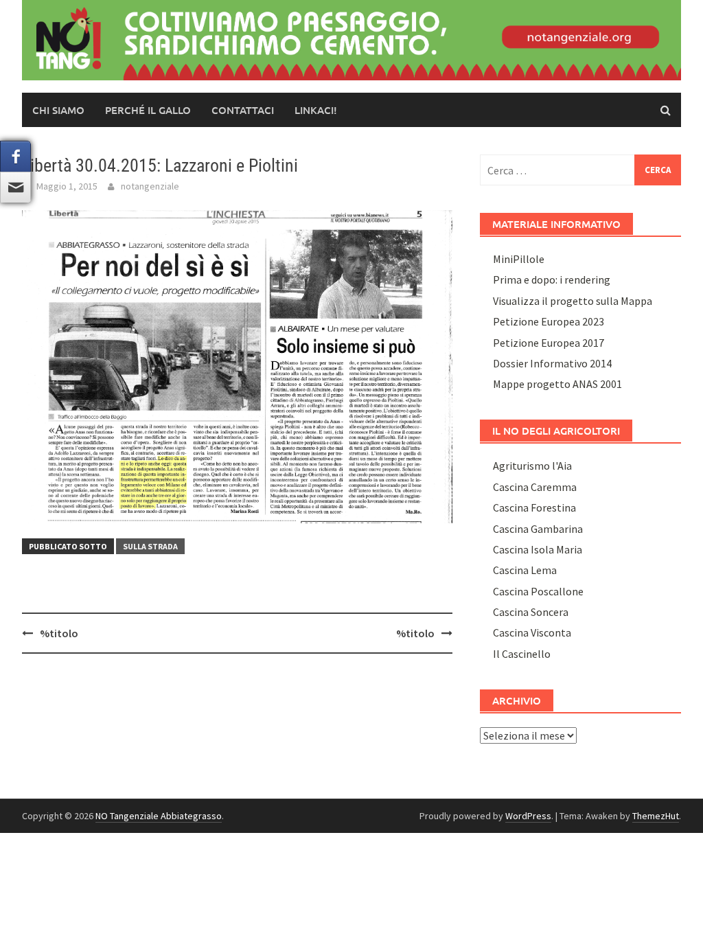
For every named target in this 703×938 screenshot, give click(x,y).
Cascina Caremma (535, 487)
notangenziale (150, 186)
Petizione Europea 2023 (548, 321)
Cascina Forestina (534, 507)
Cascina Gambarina (538, 529)
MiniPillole (518, 259)
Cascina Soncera (530, 612)
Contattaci (242, 110)
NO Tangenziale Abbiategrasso (158, 816)
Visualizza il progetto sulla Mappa (572, 301)
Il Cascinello (522, 654)
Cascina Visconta (532, 632)
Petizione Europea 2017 (548, 343)
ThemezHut (655, 816)
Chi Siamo (58, 110)
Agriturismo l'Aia (532, 465)
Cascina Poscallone (538, 591)
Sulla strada (150, 546)
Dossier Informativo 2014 (552, 363)
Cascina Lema (525, 570)
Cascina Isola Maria (537, 549)
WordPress (528, 816)
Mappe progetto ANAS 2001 (557, 384)
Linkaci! (316, 110)
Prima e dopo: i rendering (551, 279)
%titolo (59, 633)
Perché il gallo (148, 110)
